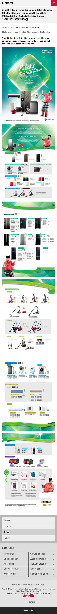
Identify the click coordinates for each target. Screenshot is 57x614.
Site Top (4, 27)
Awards (7, 526)
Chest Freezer (11, 559)
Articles (7, 520)
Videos (7, 538)
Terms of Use (15, 585)
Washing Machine (39, 559)
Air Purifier (9, 564)
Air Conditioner (37, 554)
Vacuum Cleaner (38, 564)
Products (8, 547)
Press (12, 27)
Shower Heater (11, 569)
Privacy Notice (27, 585)
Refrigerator (9, 554)
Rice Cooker (36, 569)
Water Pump (10, 574)
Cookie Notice (39, 585)
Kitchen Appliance (39, 574)
